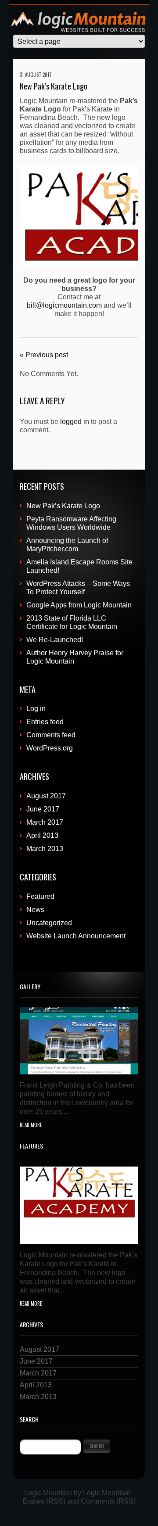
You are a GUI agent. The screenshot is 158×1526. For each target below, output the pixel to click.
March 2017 (44, 822)
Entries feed (45, 721)
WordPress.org (49, 748)
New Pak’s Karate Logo (63, 506)
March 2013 (44, 848)
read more (31, 1124)
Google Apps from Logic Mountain (79, 605)
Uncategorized (49, 922)
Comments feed (50, 735)
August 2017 (46, 796)
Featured (40, 896)
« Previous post (44, 355)
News (35, 909)
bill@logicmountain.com (64, 305)
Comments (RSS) (108, 1501)
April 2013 (42, 835)
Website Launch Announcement (76, 936)
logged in (74, 421)
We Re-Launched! (54, 639)
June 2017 (42, 809)
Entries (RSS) (43, 1501)
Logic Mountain (48, 1493)
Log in (36, 708)
